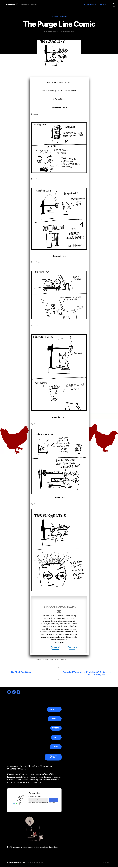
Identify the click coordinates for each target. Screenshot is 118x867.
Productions (91, 4)
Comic (52, 659)
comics (57, 659)
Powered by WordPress (35, 862)
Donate (55, 647)
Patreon (72, 647)
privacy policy (53, 757)
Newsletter (54, 709)
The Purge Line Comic (59, 16)
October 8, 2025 (68, 32)
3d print (38, 659)
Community (54, 719)
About (102, 4)
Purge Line (63, 659)
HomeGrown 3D (10, 4)
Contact (56, 747)
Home (83, 4)
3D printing (45, 659)
